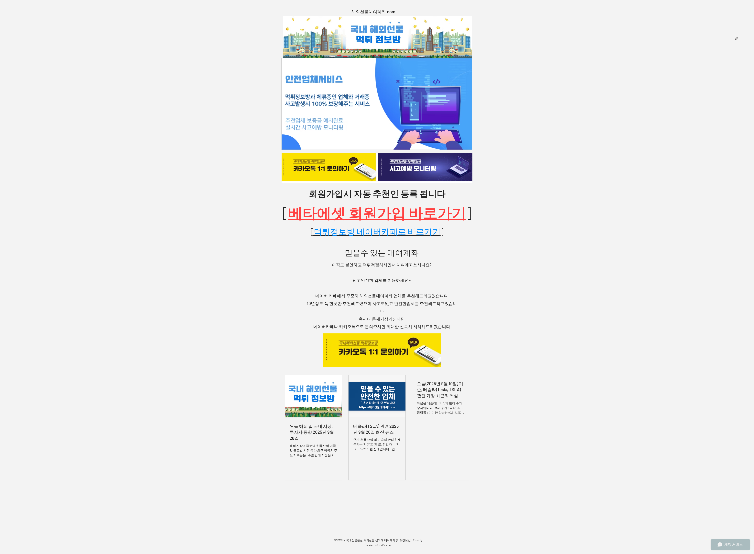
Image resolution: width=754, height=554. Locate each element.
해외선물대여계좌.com (373, 11)
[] (377, 231)
